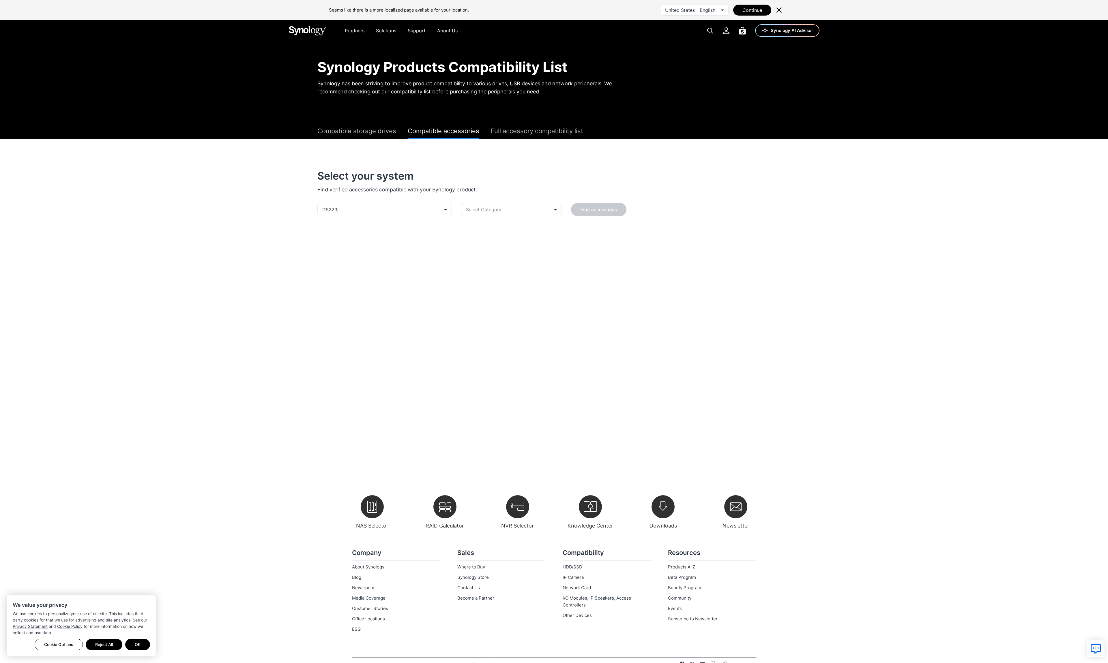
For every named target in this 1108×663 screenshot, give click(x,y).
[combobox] (694, 10)
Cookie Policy (70, 626)
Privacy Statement (30, 626)
